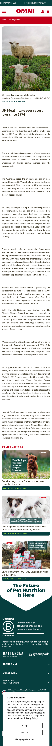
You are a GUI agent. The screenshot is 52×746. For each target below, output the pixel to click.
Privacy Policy (31, 718)
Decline (24, 732)
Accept (24, 725)
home (4, 19)
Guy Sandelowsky (25, 94)
